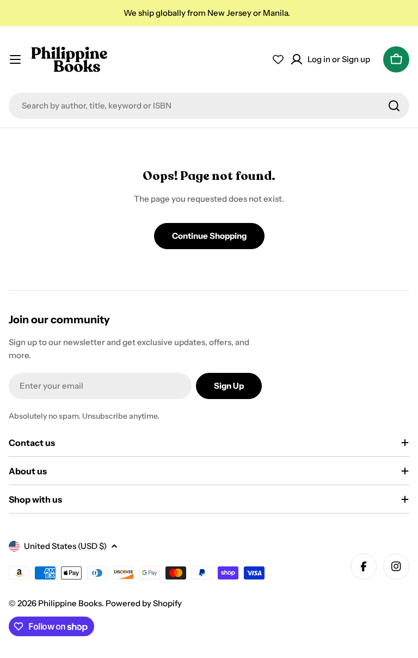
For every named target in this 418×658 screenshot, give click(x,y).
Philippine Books (70, 603)
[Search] (394, 105)
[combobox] (209, 106)
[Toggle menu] (15, 59)
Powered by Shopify (144, 603)
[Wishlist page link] (278, 59)
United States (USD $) (65, 546)
